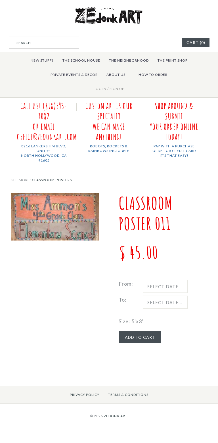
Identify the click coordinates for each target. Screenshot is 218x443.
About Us (117, 74)
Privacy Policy (84, 394)
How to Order (153, 74)
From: (126, 284)
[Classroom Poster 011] (55, 197)
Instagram (170, 42)
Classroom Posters (52, 180)
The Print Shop (173, 60)
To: (123, 299)
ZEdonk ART (115, 416)
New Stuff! (42, 60)
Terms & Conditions (128, 394)
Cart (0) (195, 42)
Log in (100, 89)
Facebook (163, 42)
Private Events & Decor (74, 74)
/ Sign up (115, 89)
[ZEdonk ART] (109, 7)
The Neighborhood (129, 60)
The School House (81, 60)
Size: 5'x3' (131, 321)
